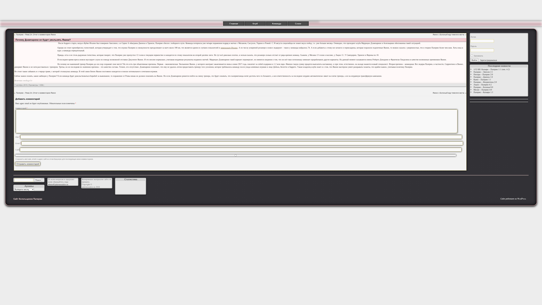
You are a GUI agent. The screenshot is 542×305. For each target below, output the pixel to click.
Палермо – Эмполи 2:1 (483, 71)
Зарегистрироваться (488, 60)
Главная (234, 23)
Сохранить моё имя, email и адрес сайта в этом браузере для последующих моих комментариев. (54, 159)
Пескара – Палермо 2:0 (483, 74)
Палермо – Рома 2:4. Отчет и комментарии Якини (35, 34)
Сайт (17, 149)
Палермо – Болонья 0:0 (483, 87)
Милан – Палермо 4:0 (483, 89)
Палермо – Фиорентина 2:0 (485, 82)
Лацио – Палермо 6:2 (483, 84)
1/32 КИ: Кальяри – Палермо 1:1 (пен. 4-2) (492, 69)
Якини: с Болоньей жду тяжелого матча (449, 34)
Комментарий (21, 108)
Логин (473, 37)
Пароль (473, 46)
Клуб (255, 23)
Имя (17, 137)
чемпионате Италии (229, 47)
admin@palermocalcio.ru (58, 184)
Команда (276, 23)
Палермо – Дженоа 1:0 (483, 77)
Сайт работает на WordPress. (513, 199)
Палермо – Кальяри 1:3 (483, 92)
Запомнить (478, 55)
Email (18, 143)
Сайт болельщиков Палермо (27, 198)
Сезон (298, 23)
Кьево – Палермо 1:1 (482, 79)
